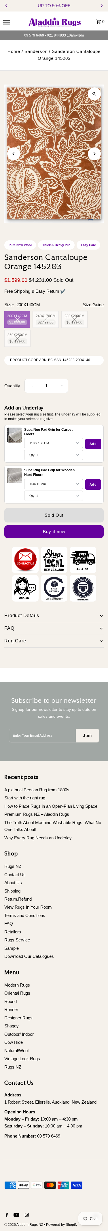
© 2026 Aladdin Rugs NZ (24, 1225)
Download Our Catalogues (29, 956)
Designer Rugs (18, 1017)
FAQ (8, 923)
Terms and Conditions (24, 915)
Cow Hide (13, 1042)
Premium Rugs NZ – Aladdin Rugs (36, 814)
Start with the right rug (24, 797)
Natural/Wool (16, 1050)
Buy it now (54, 531)
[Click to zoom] (94, 93)
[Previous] (6, 5)
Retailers (12, 931)
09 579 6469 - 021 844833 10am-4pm (54, 35)
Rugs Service (17, 939)
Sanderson (36, 51)
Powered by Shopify (61, 1225)
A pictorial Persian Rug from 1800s (36, 789)
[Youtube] (15, 1215)
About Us (13, 882)
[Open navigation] (12, 22)
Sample (11, 948)
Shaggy (11, 1025)
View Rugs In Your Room (28, 907)
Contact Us (15, 874)
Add (93, 443)
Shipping (12, 891)
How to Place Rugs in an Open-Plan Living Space (50, 806)
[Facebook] (6, 1215)
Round (10, 1001)
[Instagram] (26, 1215)
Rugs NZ (12, 866)
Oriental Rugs (17, 993)
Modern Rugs (17, 985)
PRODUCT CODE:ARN (28, 360)
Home (13, 51)
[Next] (101, 5)
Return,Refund (18, 899)
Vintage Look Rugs (22, 1058)
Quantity (12, 385)
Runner (11, 1009)
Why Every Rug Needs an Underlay (38, 837)
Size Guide (93, 305)
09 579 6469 (48, 1136)
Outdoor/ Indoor (19, 1034)
